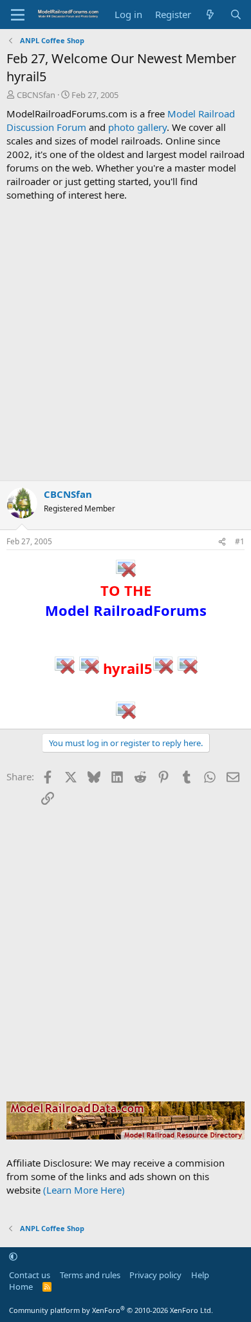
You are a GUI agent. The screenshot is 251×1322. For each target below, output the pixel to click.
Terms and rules (90, 1275)
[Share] (222, 542)
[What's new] (210, 14)
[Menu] (18, 15)
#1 (240, 541)
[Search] (235, 14)
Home (21, 1286)
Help (200, 1275)
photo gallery (137, 127)
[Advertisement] (125, 341)
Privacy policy (155, 1275)
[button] (13, 1257)
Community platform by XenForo (111, 1310)
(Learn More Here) (84, 1189)
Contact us (29, 1275)
